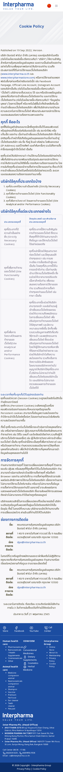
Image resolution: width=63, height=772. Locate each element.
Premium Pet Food (12, 696)
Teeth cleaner (11, 704)
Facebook (19, 631)
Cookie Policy (52, 665)
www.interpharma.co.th (16, 74)
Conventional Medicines (30, 652)
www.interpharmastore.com (17, 78)
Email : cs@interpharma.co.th (16, 755)
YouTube (34, 631)
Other (10, 661)
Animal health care (10, 668)
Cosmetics (33, 663)
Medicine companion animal (13, 675)
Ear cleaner (13, 700)
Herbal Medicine (29, 668)
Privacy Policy (52, 659)
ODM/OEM (29, 641)
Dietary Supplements (30, 658)
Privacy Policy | (25, 769)
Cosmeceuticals (15, 658)
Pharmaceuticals (15, 647)
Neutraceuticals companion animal (15, 684)
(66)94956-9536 (28, 752)
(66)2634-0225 (12, 752)
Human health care (10, 642)
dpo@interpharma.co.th (31, 542)
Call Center (48, 629)
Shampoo (12, 689)
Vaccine (11, 692)
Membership (54, 655)
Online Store (52, 648)
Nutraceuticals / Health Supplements (14, 653)
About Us (53, 652)
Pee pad (11, 708)
